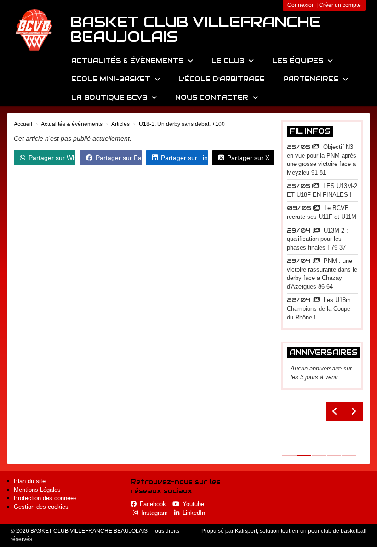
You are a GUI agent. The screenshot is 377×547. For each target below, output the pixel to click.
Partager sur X (248, 157)
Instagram (154, 512)
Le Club (228, 61)
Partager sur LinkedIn (184, 157)
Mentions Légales (37, 489)
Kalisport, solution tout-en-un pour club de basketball (300, 531)
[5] (322, 428)
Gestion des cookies (41, 506)
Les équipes (299, 61)
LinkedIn (194, 512)
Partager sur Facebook (119, 157)
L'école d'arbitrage (221, 79)
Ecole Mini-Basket (112, 79)
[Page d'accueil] (34, 30)
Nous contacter (213, 97)
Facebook (153, 504)
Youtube (193, 504)
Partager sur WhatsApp (52, 157)
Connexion (301, 5)
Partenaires (312, 79)
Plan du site (30, 481)
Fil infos (310, 131)
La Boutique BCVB (110, 97)
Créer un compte (340, 5)
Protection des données (45, 498)
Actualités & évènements (128, 61)
